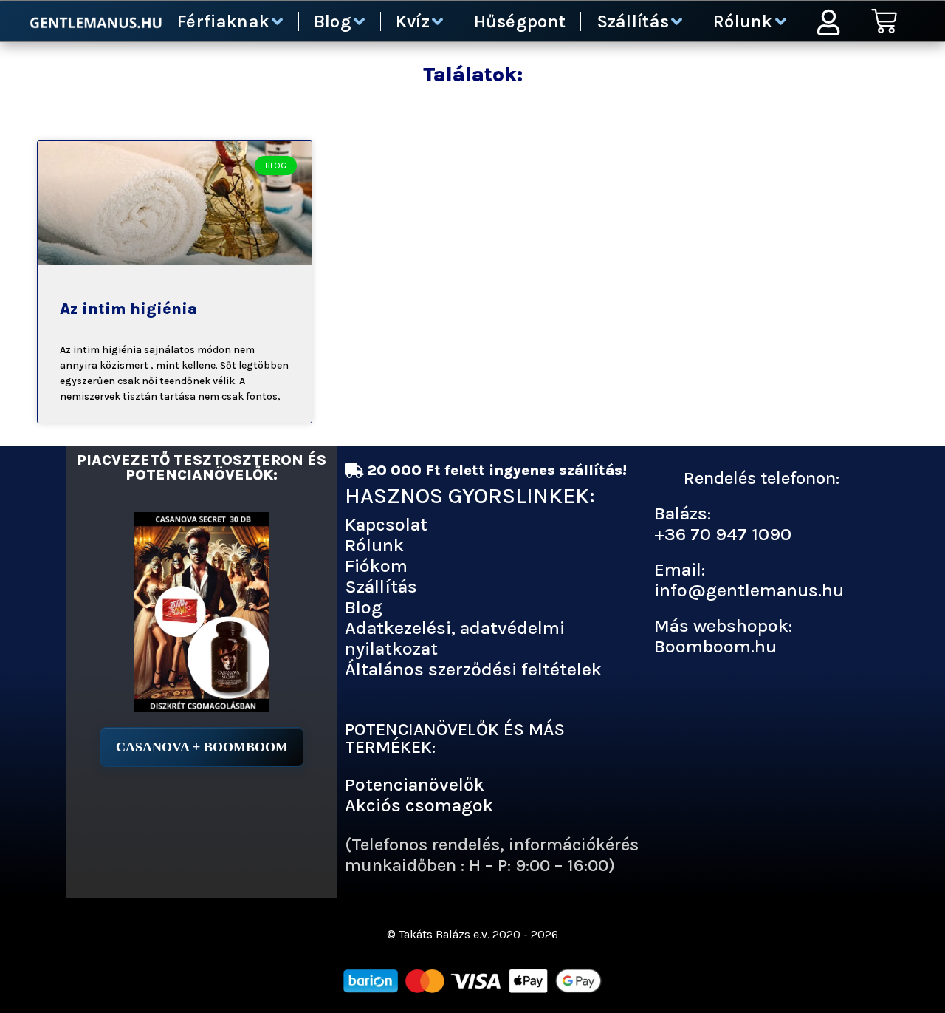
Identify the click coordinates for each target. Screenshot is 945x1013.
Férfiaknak (223, 21)
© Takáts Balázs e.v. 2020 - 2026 (472, 934)
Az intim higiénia (128, 309)
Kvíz (413, 21)
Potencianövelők (414, 784)
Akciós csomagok (419, 805)
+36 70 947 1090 (722, 534)
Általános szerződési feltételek (473, 669)
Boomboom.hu (715, 646)
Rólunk (743, 21)
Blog (332, 21)
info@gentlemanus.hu (749, 590)
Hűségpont (520, 21)
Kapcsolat (386, 524)
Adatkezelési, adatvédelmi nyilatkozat (455, 638)
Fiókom (376, 565)
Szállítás (633, 21)
